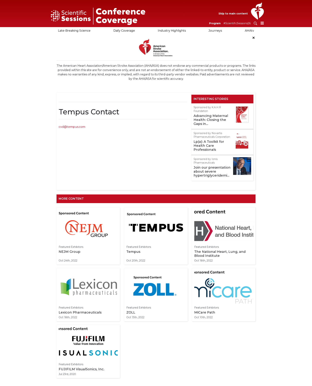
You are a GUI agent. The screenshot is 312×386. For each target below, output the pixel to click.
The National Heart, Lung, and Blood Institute (220, 254)
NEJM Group (69, 252)
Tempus (133, 252)
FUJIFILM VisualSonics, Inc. (81, 369)
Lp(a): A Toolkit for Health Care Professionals (209, 146)
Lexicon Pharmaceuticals (80, 312)
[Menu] (262, 23)
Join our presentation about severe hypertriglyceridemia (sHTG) (212, 171)
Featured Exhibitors (71, 246)
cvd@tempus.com (72, 126)
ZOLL (130, 312)
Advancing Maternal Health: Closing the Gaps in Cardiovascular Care (211, 120)
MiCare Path (204, 312)
